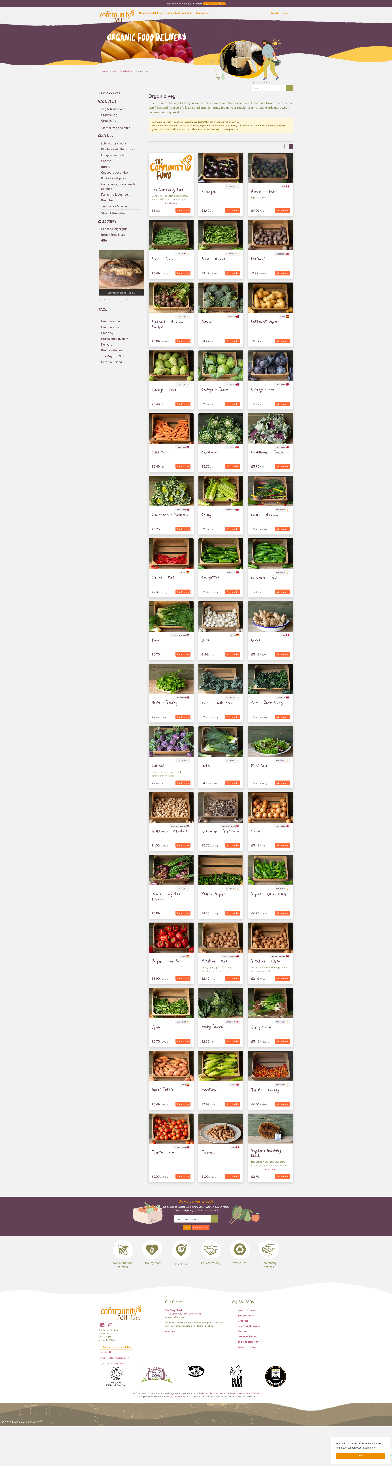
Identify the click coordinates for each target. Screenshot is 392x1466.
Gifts (104, 240)
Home (105, 71)
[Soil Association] (116, 1376)
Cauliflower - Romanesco (171, 514)
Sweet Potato (163, 1089)
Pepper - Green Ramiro (270, 894)
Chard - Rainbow (264, 515)
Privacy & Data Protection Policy (114, 1357)
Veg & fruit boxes (112, 109)
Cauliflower (210, 452)
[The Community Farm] (117, 15)
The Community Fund (167, 189)
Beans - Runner (214, 259)
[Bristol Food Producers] (156, 1374)
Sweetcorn (209, 1089)
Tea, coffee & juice (114, 206)
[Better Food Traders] (236, 1376)
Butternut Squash (265, 321)
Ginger (256, 640)
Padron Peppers (214, 894)
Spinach (157, 1027)
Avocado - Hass (263, 191)
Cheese (106, 161)
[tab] (101, 299)
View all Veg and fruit (115, 127)
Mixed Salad (260, 765)
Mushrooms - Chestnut (169, 831)
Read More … (171, 1331)
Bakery (106, 166)
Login (186, 1227)
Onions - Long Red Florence (166, 896)
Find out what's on (214, 3)
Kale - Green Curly (267, 702)
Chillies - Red (163, 577)
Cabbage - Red (263, 389)
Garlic (206, 640)
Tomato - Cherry (265, 1090)
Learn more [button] (369, 1447)
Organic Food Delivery (122, 71)
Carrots (158, 452)
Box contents (110, 327)
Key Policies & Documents (111, 1363)
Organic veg (109, 114)
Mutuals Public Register (178, 1396)
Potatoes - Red (214, 961)
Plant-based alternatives (118, 149)
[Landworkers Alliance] (196, 1371)
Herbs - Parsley (164, 702)
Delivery (106, 344)
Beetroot (258, 258)
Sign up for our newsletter (117, 1346)
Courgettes (210, 577)
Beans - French (163, 259)
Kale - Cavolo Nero (217, 702)
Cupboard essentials (115, 172)
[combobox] (269, 88)
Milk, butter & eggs (114, 143)
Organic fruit (109, 120)
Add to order (183, 210)
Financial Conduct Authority (215, 1393)
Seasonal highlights (114, 228)
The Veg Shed (173, 1310)
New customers (111, 321)
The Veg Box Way (112, 356)
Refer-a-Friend (111, 362)
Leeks (206, 765)
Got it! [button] (360, 1455)
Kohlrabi (158, 765)
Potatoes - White (265, 961)
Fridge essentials (112, 155)
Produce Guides (112, 350)
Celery (206, 514)
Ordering (107, 333)
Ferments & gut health (116, 194)
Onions (255, 831)
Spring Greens (212, 1026)
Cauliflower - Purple (267, 452)
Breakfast (107, 200)
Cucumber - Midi (264, 577)
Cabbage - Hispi (164, 389)
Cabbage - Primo (215, 389)
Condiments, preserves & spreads (118, 186)
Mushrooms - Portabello (220, 831)
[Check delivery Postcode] (214, 1219)
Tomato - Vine (163, 1152)
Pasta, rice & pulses (114, 178)
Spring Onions (261, 1027)
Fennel (156, 640)
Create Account (200, 1227)
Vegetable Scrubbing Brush (266, 1152)
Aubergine (209, 191)
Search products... (261, 81)
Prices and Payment (114, 338)
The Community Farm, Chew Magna (184, 1313)
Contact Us (105, 1351)
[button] (151, 13)
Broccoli (207, 321)
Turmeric (208, 1152)
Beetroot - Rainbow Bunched (167, 324)
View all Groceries (113, 213)
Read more (171, 203)
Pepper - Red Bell (166, 961)
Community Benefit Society (247, 1393)
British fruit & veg (113, 234)
